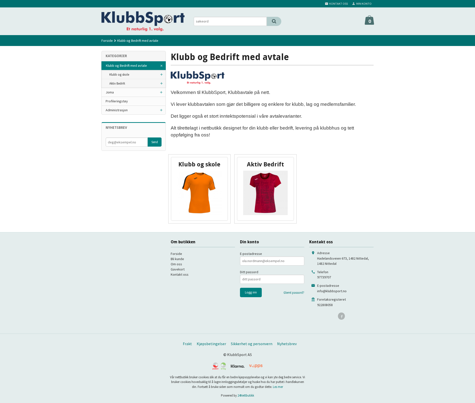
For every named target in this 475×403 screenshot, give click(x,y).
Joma (110, 92)
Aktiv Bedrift (117, 83)
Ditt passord (249, 272)
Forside (107, 40)
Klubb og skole (119, 74)
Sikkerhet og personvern (251, 343)
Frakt (187, 343)
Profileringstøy (117, 101)
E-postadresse (251, 253)
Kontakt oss (180, 274)
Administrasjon (117, 110)
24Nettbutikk (246, 395)
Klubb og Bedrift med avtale (126, 65)
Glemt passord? (294, 293)
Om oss (176, 264)
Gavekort (178, 269)
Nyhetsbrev (287, 343)
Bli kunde (177, 259)
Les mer (278, 387)
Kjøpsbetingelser (211, 343)
